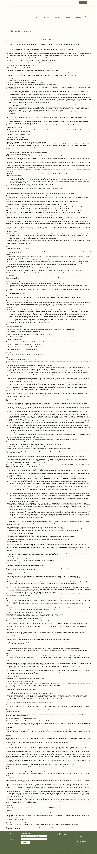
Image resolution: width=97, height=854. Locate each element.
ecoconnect (46, 17)
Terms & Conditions (55, 851)
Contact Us (78, 834)
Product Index (57, 17)
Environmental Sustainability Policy (79, 851)
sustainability (79, 843)
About (37, 17)
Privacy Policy (65, 851)
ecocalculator (78, 17)
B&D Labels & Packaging (81, 841)
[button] (86, 17)
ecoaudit (68, 17)
